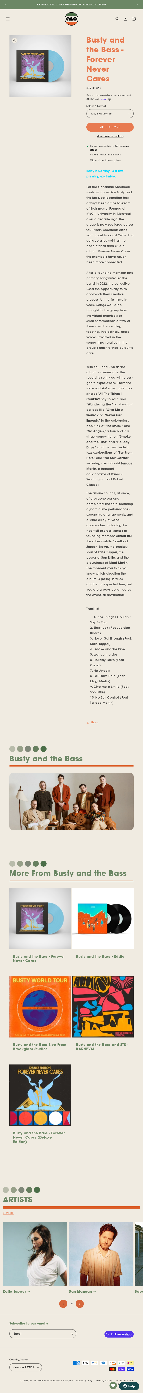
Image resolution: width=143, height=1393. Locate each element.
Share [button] (94, 722)
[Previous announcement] (5, 4)
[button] (8, 19)
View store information (105, 160)
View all (8, 1213)
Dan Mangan (80, 1291)
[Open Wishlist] (113, 1385)
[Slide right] (80, 1304)
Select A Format (96, 106)
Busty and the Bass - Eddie (100, 956)
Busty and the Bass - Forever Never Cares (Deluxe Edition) (39, 1137)
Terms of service (125, 1380)
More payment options (110, 136)
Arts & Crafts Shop (39, 1380)
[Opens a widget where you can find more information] (129, 1386)
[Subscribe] (72, 1333)
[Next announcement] (137, 4)
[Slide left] (63, 1304)
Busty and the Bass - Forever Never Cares (39, 958)
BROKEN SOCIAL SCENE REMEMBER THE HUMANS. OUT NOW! (71, 4)
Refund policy (84, 1380)
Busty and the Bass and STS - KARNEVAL (102, 1047)
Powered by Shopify (61, 1380)
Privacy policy (104, 1380)
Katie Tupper (14, 1291)
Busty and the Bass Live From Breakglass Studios (39, 1047)
